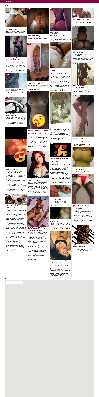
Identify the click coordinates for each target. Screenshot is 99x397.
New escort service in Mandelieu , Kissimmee (60, 69)
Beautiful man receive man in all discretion (59, 159)
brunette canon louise (79, 168)
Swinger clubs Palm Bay (35, 89)
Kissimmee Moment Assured (81, 19)
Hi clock (8, 28)
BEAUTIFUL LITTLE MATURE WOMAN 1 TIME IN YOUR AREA (37, 228)
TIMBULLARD (8, 1)
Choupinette (76, 51)
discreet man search (34, 35)
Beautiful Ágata (32, 179)
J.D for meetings (55, 198)
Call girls (7, 3)
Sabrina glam (54, 32)
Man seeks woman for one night (15, 89)
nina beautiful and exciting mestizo (38, 130)
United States (12, 3)
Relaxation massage (78, 138)
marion (74, 244)
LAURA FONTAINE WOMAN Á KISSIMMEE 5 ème (14, 206)
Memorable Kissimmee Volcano (15, 114)
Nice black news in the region (36, 82)
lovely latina (53, 123)
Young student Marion (79, 85)
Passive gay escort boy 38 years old (82, 206)
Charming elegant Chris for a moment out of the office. (14, 58)
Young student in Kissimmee (58, 220)
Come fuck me (10, 168)
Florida (18, 3)
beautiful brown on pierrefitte (58, 261)
